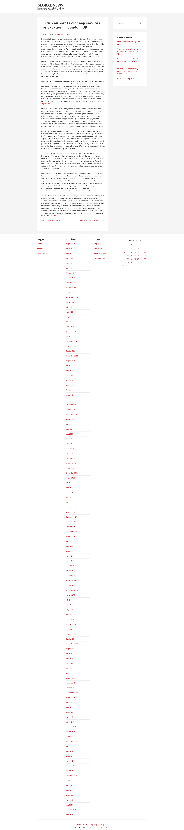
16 (131, 256)
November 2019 (71, 634)
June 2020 (69, 605)
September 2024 (72, 356)
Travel (69, 34)
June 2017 (69, 751)
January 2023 (70, 453)
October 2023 (71, 410)
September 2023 (72, 414)
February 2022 (71, 507)
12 (141, 252)
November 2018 (71, 683)
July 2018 (69, 702)
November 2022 (71, 463)
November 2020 (71, 580)
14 (124, 256)
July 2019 (69, 654)
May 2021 (69, 551)
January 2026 (70, 278)
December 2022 (71, 458)
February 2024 (71, 390)
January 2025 (70, 336)
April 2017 (69, 761)
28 (124, 262)
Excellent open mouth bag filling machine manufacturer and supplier (128, 61)
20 (145, 256)
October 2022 (71, 468)
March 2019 (70, 673)
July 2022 (69, 483)
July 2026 (69, 248)
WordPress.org (99, 258)
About (39, 244)
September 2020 (72, 590)
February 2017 (71, 766)
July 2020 (69, 600)
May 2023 (69, 434)
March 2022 (70, 502)
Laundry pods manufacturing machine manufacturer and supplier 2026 (127, 71)
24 (135, 259)
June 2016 (69, 790)
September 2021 (72, 532)
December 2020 (71, 575)
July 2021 (69, 541)
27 (145, 259)
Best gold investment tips (52, 220)
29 (128, 262)
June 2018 (69, 707)
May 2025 (69, 317)
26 (141, 259)
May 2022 (69, 493)
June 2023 (69, 429)
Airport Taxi (45, 104)
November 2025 (71, 288)
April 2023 (69, 439)
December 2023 (71, 400)
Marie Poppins (61, 34)
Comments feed (100, 253)
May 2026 (69, 258)
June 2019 (69, 658)
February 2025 (71, 331)
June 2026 (69, 253)
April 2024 (69, 380)
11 (138, 252)
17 (135, 256)
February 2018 (71, 727)
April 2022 (69, 497)
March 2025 (70, 327)
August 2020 (70, 595)
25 (138, 259)
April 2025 (69, 322)
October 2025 (71, 292)
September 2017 (72, 741)
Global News (50, 5)
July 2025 (69, 307)
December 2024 (71, 341)
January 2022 (70, 512)
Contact (40, 248)
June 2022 (69, 488)
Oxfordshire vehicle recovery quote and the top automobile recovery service (91, 220)
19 (141, 256)
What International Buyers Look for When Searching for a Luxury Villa (129, 51)
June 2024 (69, 370)
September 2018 (72, 693)
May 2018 (69, 712)
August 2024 (70, 361)
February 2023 (71, 449)
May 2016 (69, 795)
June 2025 (69, 312)
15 (128, 256)
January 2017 (70, 771)
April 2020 (69, 615)
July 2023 (69, 424)
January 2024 (70, 395)
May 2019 (69, 663)
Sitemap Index (103, 825)
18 (138, 256)
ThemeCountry (106, 828)
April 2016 (69, 800)
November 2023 (71, 405)
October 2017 (71, 737)
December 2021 (71, 517)
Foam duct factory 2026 (125, 79)
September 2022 (72, 473)
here (54, 216)
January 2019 (70, 678)
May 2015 (69, 805)
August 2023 (70, 419)
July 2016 (69, 785)
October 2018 (71, 688)
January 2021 (70, 571)
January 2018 (70, 732)
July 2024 (69, 366)
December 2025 (71, 283)
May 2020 (69, 610)
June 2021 (69, 546)
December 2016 (71, 776)
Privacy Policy (42, 253)
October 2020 (71, 585)
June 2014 (69, 815)
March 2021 (70, 561)
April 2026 (69, 263)
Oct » (130, 265)
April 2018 (69, 717)
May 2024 (69, 375)
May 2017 (69, 756)
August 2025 (70, 302)
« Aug (125, 265)
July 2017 (69, 746)
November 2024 (71, 346)
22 (128, 259)
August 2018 (70, 697)
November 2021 (71, 522)
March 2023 (70, 444)
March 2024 (70, 385)
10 (135, 252)
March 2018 (70, 722)
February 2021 (71, 566)
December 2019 (71, 629)
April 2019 (69, 668)
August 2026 (70, 244)
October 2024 (71, 351)
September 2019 (72, 644)
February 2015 (71, 810)
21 (124, 259)
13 (145, 252)
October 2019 (71, 639)
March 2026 (70, 268)
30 (131, 262)
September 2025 (72, 297)
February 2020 (71, 624)
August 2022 (70, 478)
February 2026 (71, 273)
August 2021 (70, 536)
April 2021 (69, 556)
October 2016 (71, 780)
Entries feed (98, 248)
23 (131, 259)
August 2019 (70, 649)
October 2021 (71, 527)
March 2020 (70, 619)
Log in (96, 244)
